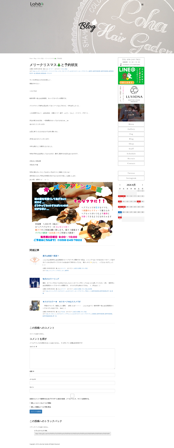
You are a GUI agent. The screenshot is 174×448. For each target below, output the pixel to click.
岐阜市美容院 (104, 71)
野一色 (33, 73)
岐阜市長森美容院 (47, 316)
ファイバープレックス (55, 71)
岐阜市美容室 (96, 71)
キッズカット (52, 314)
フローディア (65, 71)
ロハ (63, 270)
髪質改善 (38, 73)
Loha (34, 71)
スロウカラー (44, 71)
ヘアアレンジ (68, 314)
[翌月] (142, 185)
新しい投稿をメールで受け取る (41, 407)
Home (31, 58)
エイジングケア (53, 291)
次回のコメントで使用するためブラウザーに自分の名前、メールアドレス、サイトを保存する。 (60, 399)
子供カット (88, 291)
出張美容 (94, 314)
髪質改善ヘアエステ (46, 73)
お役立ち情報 (77, 268)
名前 (32, 371)
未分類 (90, 289)
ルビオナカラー (73, 71)
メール (33, 379)
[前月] (120, 185)
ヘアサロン (58, 270)
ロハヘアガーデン (83, 71)
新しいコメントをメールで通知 (41, 403)
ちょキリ (38, 71)
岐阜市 (90, 71)
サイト (32, 387)
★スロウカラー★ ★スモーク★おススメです (62, 302)
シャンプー (52, 270)
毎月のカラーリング (51, 279)
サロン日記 (40, 58)
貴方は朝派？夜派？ (51, 256)
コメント (33, 346)
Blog (35, 58)
